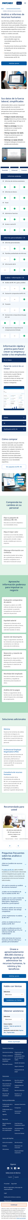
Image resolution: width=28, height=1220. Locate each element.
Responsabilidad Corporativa (19, 1151)
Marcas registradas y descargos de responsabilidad (13, 1188)
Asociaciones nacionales (18, 1112)
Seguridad (14, 1183)
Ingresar (19, 3)
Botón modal (14, 155)
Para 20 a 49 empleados (5, 1094)
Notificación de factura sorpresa (12, 1197)
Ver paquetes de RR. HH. (14, 467)
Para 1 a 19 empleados (5, 1089)
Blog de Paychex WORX (6, 1124)
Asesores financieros (20, 1104)
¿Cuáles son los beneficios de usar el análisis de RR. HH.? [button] (14, 891)
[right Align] (18, 846)
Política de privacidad (21, 1218)
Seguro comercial (19, 1066)
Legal (5, 1193)
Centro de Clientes (19, 1133)
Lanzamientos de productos (19, 1129)
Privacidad (6, 1183)
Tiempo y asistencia (7, 1055)
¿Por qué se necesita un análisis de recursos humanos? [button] (14, 885)
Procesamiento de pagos (19, 1070)
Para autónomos (6, 1080)
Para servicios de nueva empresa (6, 1084)
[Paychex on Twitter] (12, 1168)
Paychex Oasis (10, 1032)
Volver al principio (14, 1042)
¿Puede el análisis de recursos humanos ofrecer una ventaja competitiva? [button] (14, 907)
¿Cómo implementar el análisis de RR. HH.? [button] (14, 915)
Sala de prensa (18, 1142)
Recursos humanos (7, 1064)
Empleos (4, 1146)
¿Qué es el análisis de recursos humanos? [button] (14, 863)
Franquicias (18, 1107)
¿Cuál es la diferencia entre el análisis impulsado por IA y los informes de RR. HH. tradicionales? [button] (14, 928)
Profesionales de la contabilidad (7, 1105)
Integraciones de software (19, 1086)
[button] (25, 3)
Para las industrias (19, 1090)
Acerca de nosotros (7, 1142)
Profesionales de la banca (7, 1110)
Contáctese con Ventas (14, 1000)
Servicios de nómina (7, 1052)
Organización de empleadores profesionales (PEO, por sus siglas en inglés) (20, 1056)
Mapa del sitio (7, 1201)
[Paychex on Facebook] (15, 1168)
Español (16, 1177)
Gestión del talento (19, 1063)
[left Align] (10, 846)
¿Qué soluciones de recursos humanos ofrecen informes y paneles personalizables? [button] (14, 938)
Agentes (4, 1114)
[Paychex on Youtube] (19, 1168)
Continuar (14, 1205)
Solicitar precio (14, 63)
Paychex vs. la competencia (18, 1094)
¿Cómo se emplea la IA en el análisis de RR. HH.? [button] (14, 922)
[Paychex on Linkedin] (8, 1168)
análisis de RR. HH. (8, 870)
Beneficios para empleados (6, 1060)
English (10, 1177)
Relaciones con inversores (18, 1146)
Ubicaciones (5, 1149)
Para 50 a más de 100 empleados (19, 1081)
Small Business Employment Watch (20, 1124)
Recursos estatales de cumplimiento (7, 1129)
